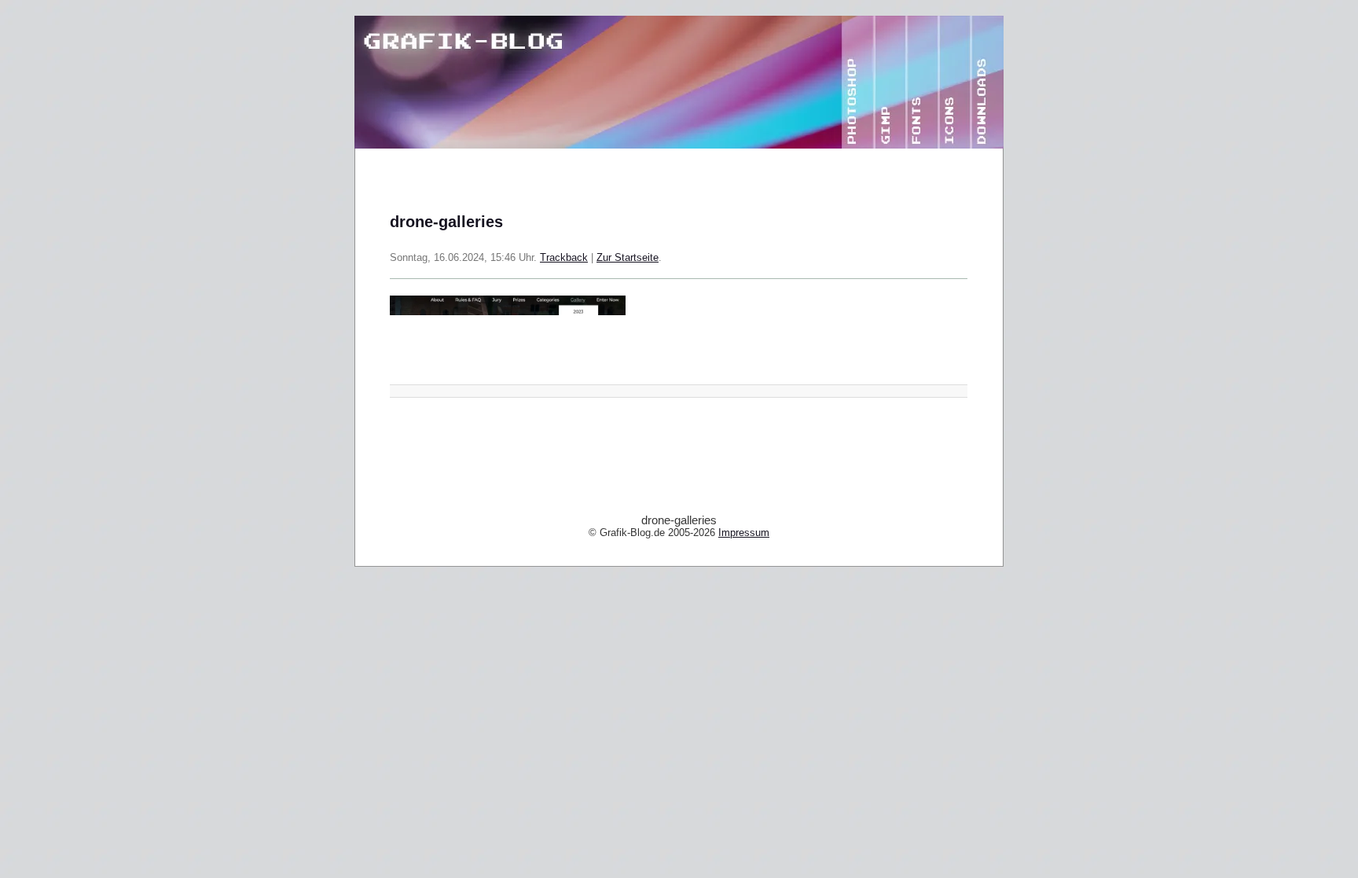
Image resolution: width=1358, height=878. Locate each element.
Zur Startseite (627, 257)
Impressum (743, 532)
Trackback (564, 257)
